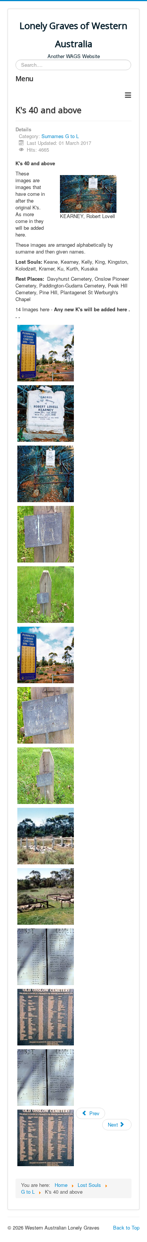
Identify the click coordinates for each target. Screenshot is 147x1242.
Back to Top (126, 1227)
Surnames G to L (60, 136)
